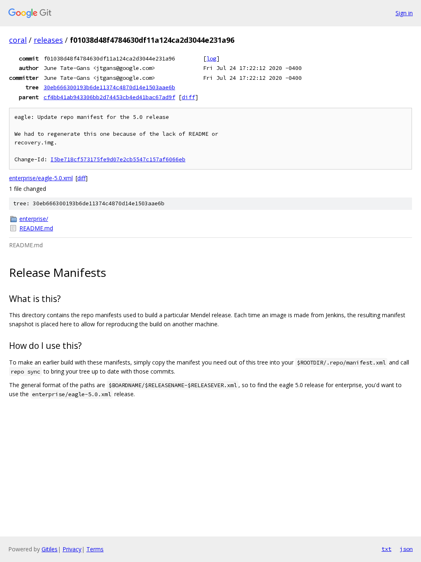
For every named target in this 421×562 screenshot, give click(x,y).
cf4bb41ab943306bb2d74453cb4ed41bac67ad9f (109, 97)
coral (18, 40)
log (211, 58)
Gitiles (50, 549)
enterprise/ (33, 219)
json (406, 549)
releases (48, 40)
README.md (36, 228)
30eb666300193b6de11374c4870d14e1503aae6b (109, 87)
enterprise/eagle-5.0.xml (41, 178)
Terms (95, 549)
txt (386, 549)
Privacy (71, 549)
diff (188, 97)
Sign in (404, 13)
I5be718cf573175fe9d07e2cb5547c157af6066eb (118, 159)
